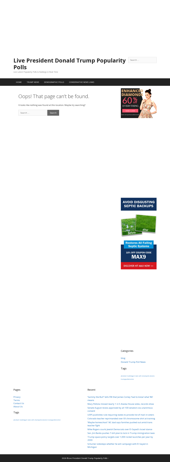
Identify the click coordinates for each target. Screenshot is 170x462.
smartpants (145, 376)
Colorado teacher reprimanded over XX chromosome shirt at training (121, 418)
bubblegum (131, 376)
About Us (18, 406)
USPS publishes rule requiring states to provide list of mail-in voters (120, 414)
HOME (19, 82)
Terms (16, 400)
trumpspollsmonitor (127, 379)
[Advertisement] (85, 17)
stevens (152, 376)
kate (136, 376)
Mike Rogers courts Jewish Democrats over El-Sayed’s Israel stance (119, 429)
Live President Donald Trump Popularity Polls (69, 64)
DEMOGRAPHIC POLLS (54, 82)
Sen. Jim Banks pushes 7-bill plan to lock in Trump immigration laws (121, 433)
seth (140, 376)
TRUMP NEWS (33, 82)
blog (123, 358)
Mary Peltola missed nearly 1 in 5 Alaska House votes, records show (120, 403)
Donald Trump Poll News (133, 362)
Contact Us (18, 403)
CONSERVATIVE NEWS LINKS (81, 82)
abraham (124, 376)
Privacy (17, 397)
